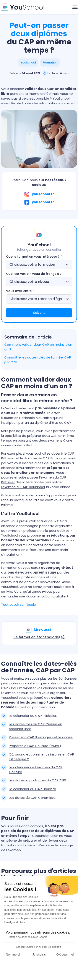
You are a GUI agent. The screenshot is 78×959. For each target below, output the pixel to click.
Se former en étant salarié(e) (39, 637)
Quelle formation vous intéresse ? (33, 256)
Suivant (39, 312)
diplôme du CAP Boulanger (45, 458)
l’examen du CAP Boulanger (23, 487)
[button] (28, 62)
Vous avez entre (19, 291)
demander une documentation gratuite (33, 596)
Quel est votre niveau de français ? (34, 274)
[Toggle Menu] (75, 7)
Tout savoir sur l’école (18, 604)
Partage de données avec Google (27, 937)
